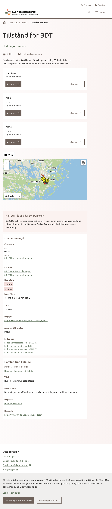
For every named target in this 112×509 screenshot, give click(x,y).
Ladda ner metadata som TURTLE (19, 346)
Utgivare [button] (8, 399)
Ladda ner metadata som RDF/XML (20, 342)
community (10, 227)
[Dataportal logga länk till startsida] (22, 12)
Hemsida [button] (8, 411)
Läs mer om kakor (11, 492)
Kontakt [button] (8, 267)
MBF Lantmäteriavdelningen (17, 271)
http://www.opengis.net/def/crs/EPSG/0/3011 (26, 320)
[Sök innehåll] (89, 12)
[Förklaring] (83, 162)
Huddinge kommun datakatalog (19, 371)
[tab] (9, 154)
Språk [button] (7, 305)
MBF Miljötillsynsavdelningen (18, 258)
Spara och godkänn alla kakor (18, 500)
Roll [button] (6, 248)
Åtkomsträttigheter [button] (13, 328)
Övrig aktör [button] (9, 244)
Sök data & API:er (18, 22)
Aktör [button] (7, 255)
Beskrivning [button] (10, 388)
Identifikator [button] (10, 294)
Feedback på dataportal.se (17, 465)
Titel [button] (6, 377)
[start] (4, 22)
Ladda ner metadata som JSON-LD (20, 352)
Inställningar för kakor (49, 500)
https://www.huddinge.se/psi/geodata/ (23, 414)
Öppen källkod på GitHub (16, 460)
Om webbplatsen (11, 456)
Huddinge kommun (14, 46)
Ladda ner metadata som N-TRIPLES (20, 349)
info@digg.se (10, 469)
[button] (12, 195)
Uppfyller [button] (8, 316)
